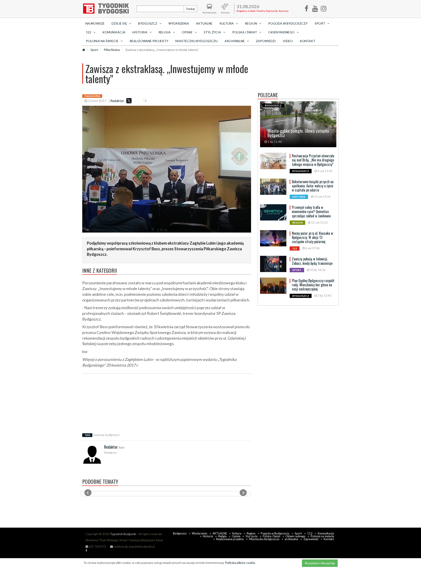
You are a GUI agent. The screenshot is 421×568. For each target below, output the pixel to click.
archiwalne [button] (235, 41)
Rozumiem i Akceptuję (320, 563)
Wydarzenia (178, 23)
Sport (94, 50)
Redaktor (117, 101)
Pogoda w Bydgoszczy (288, 23)
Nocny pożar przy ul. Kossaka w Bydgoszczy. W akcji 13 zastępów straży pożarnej (312, 237)
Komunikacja (113, 32)
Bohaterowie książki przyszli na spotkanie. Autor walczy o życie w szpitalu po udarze (313, 186)
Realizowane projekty (149, 41)
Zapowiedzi (266, 41)
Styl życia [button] (212, 32)
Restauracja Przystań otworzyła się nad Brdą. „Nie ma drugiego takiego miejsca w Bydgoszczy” (313, 160)
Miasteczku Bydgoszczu (196, 41)
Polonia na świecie (322, 536)
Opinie (236, 536)
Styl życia (251, 536)
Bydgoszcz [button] (147, 23)
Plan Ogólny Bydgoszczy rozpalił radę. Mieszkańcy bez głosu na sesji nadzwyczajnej (313, 285)
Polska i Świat (271, 536)
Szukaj (190, 9)
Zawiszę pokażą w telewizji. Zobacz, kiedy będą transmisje (312, 261)
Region (251, 533)
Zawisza (98, 435)
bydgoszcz (112, 435)
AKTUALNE (204, 23)
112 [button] (88, 32)
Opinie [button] (187, 32)
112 (309, 533)
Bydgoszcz (180, 533)
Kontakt (307, 41)
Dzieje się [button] (119, 23)
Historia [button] (139, 32)
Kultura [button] (226, 23)
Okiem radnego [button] (281, 32)
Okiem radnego (295, 536)
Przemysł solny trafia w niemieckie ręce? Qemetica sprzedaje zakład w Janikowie (311, 211)
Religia (222, 536)
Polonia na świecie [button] (102, 41)
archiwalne (291, 539)
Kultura (236, 533)
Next (243, 492)
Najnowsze (95, 23)
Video (288, 41)
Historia (208, 536)
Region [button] (251, 23)
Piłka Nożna (112, 50)
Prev (87, 492)
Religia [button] (165, 32)
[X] (129, 100)
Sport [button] (320, 23)
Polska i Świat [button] (244, 32)
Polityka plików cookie (240, 562)
